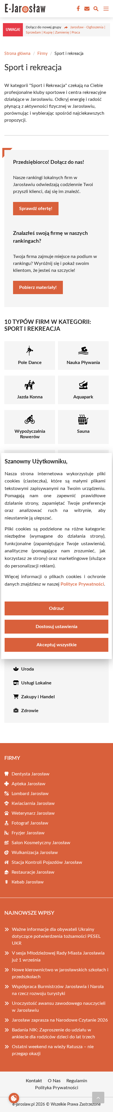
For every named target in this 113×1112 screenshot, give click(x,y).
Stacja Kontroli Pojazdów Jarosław (47, 862)
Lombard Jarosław (30, 793)
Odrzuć (56, 608)
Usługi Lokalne (36, 683)
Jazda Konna (30, 397)
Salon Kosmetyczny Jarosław (41, 842)
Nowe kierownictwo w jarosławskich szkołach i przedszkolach (60, 973)
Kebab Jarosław (28, 882)
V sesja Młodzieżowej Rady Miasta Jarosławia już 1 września (58, 956)
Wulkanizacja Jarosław (35, 852)
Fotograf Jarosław (30, 823)
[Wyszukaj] (96, 9)
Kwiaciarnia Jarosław (33, 803)
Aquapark (83, 397)
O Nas (54, 1080)
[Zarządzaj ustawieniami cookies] (14, 1098)
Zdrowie (30, 710)
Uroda (27, 669)
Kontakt (34, 1080)
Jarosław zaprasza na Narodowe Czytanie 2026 (60, 1020)
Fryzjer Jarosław (28, 833)
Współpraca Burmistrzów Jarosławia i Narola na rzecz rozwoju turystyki (58, 990)
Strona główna (17, 54)
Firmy (42, 54)
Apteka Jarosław (28, 783)
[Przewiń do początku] (98, 1097)
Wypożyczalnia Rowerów (29, 434)
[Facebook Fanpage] (77, 8)
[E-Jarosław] (24, 8)
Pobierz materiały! (38, 287)
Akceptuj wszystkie (57, 645)
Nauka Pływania (83, 362)
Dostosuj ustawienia (56, 626)
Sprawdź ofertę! (35, 208)
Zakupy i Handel (38, 697)
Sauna (83, 431)
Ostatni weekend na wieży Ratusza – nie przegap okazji (53, 1050)
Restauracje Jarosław (33, 872)
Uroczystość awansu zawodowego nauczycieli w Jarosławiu (58, 1007)
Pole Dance (30, 362)
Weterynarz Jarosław (33, 813)
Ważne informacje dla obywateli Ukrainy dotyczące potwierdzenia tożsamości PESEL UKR (56, 936)
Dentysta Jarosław (31, 774)
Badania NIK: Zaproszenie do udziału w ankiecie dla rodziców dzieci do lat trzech (53, 1033)
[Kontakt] (86, 8)
